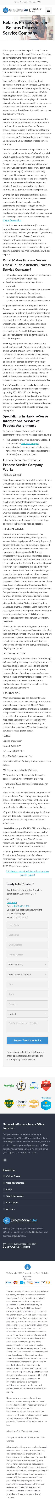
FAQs (9, 1189)
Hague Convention (12, 220)
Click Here (12, 902)
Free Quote (12, 1202)
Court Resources (14, 1196)
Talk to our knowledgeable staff (21, 1243)
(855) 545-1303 (21, 906)
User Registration (15, 1182)
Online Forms (13, 1176)
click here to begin (30, 443)
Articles (10, 1209)
